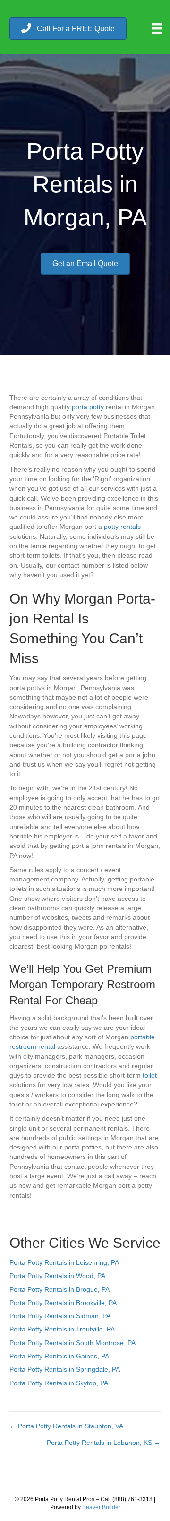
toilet (150, 1075)
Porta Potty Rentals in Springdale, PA (64, 1369)
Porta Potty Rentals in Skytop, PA (58, 1383)
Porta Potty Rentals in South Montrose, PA (72, 1343)
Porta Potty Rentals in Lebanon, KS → (104, 1442)
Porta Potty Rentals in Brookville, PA (63, 1302)
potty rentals (122, 526)
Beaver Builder (101, 1507)
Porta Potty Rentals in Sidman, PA (59, 1316)
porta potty (88, 407)
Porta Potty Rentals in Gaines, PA (59, 1356)
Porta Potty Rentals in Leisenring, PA (64, 1262)
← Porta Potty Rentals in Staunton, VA (66, 1426)
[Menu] (157, 28)
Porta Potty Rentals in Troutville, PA (62, 1329)
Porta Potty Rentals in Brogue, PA (59, 1289)
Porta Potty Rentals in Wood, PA (57, 1275)
